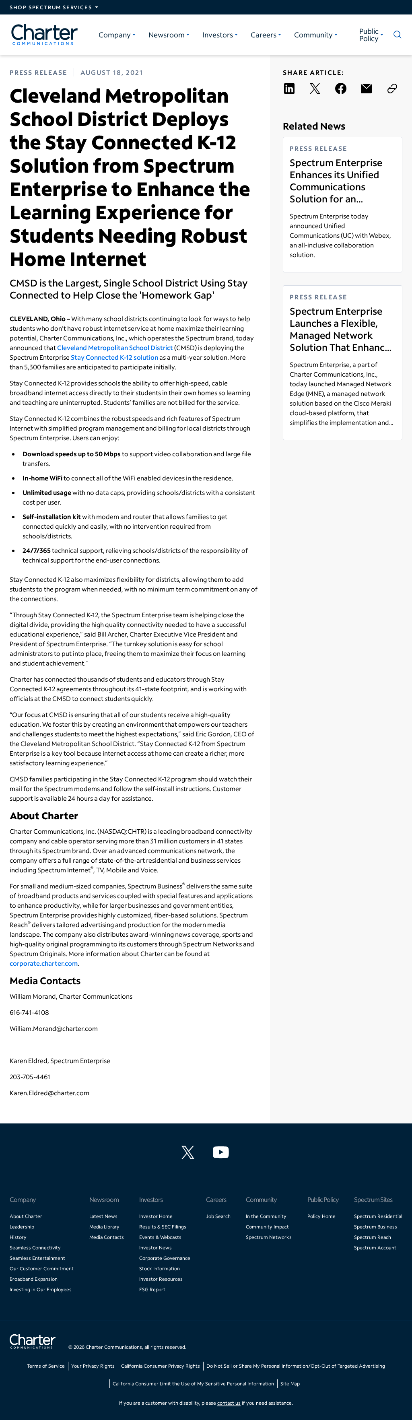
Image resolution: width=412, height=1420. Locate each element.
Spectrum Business (375, 1227)
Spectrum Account (375, 1248)
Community (313, 34)
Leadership (22, 1227)
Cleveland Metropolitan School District (115, 347)
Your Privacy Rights (93, 1366)
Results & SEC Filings (162, 1227)
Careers (263, 34)
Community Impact (267, 1227)
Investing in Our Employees (41, 1289)
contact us (229, 1403)
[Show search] (396, 34)
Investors (217, 34)
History (18, 1237)
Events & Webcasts (160, 1237)
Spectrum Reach (372, 1237)
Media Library (104, 1227)
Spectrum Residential (378, 1216)
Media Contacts (106, 1237)
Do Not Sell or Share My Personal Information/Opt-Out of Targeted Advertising (295, 1366)
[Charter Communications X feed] (189, 1152)
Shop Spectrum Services (51, 7)
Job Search (218, 1216)
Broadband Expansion (34, 1279)
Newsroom (166, 34)
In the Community (266, 1216)
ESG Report (152, 1289)
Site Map (290, 1384)
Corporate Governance (164, 1258)
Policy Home (321, 1216)
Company (115, 34)
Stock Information (159, 1268)
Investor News (155, 1248)
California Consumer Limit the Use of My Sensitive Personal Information (193, 1384)
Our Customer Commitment (42, 1268)
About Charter (26, 1216)
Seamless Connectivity (35, 1248)
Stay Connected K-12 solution (114, 357)
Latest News (103, 1216)
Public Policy (369, 34)
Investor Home (156, 1216)
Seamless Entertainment (37, 1258)
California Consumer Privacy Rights (160, 1366)
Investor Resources (161, 1279)
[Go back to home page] (33, 1342)
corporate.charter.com (44, 963)
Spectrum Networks (269, 1237)
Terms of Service (46, 1366)
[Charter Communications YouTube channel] (222, 1152)
